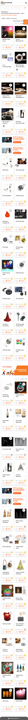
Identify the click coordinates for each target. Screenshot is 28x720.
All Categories (4, 11)
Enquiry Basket (14, 718)
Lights (22, 13)
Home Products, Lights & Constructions (10, 13)
